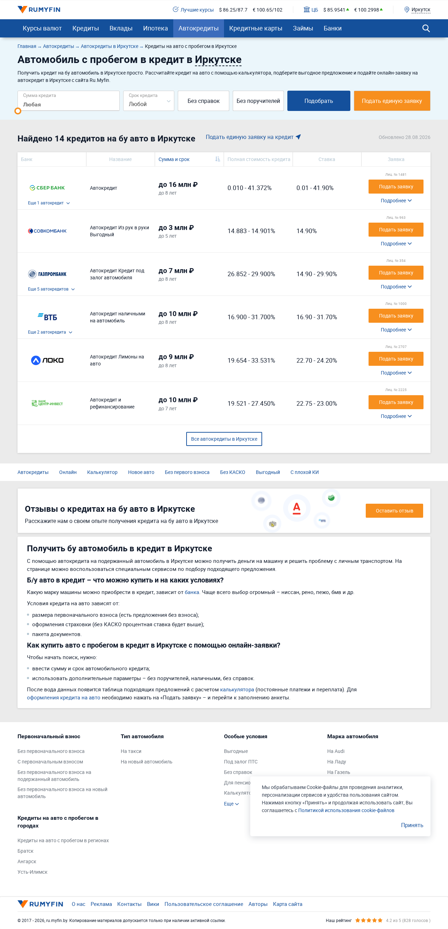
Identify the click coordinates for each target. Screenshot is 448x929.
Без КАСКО (232, 472)
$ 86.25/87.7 (233, 9)
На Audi (335, 751)
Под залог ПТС (241, 761)
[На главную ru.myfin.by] (40, 904)
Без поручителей (258, 101)
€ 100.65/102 (267, 9)
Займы (303, 28)
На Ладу (336, 761)
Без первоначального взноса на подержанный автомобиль (54, 775)
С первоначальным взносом (50, 761)
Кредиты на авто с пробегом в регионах (63, 840)
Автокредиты (198, 28)
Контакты (129, 903)
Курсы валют (42, 28)
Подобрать (318, 101)
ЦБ (315, 9)
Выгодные (236, 751)
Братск (26, 850)
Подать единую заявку (392, 101)
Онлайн (68, 472)
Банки (333, 28)
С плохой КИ (304, 472)
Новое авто (141, 472)
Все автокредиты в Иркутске (224, 438)
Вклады (121, 28)
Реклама (101, 903)
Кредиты (85, 28)
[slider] (17, 110)
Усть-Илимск (33, 871)
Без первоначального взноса (51, 751)
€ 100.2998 (366, 9)
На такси (131, 751)
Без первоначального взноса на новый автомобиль (62, 792)
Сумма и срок (174, 159)
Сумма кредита (39, 95)
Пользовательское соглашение (203, 903)
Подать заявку (396, 186)
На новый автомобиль (147, 761)
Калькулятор (102, 472)
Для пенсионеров (244, 782)
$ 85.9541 (334, 9)
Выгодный (268, 472)
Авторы (258, 903)
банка (192, 591)
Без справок (204, 101)
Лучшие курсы (197, 9)
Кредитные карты (255, 28)
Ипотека (155, 28)
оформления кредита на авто (63, 697)
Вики (153, 903)
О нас (78, 903)
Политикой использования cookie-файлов (346, 810)
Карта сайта (287, 903)
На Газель (338, 772)
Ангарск (27, 861)
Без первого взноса (187, 472)
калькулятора (237, 689)
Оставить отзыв (394, 510)
